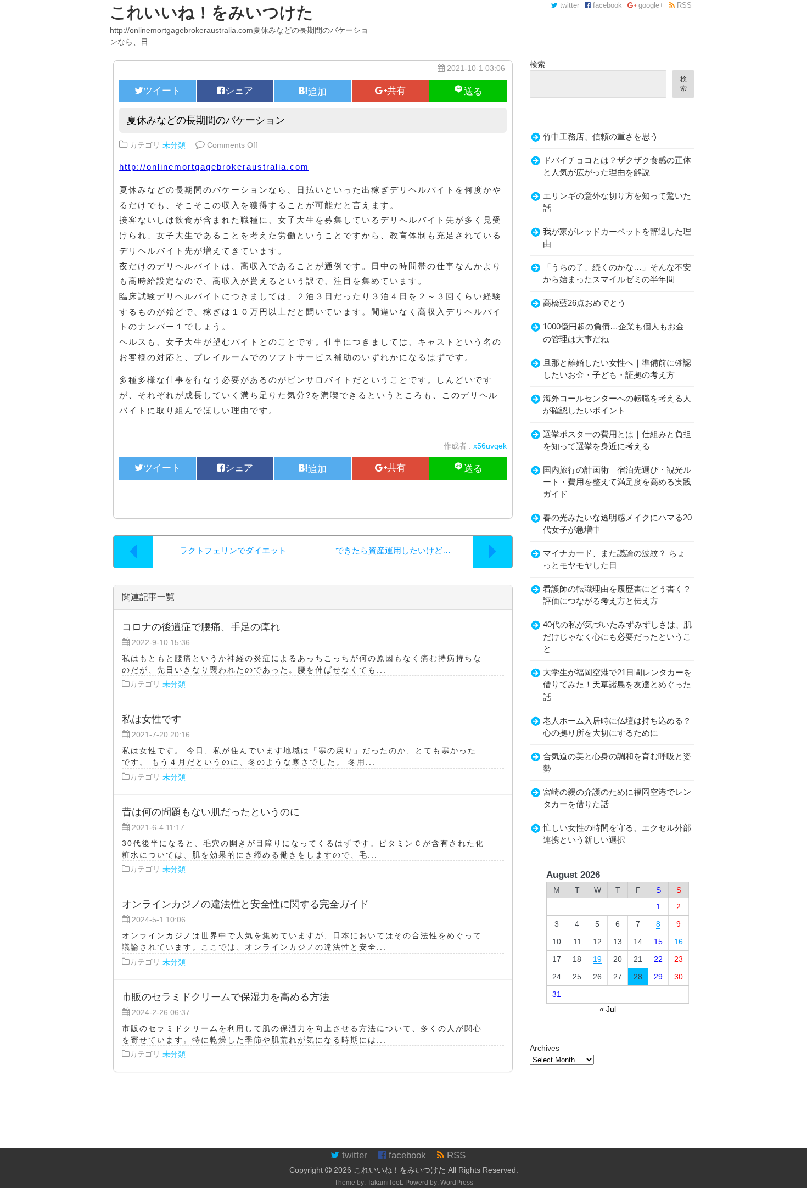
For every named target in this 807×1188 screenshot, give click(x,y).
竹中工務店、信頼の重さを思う (600, 136)
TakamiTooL (385, 1182)
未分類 (174, 145)
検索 (537, 64)
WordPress (456, 1182)
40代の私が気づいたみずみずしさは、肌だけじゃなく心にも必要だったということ (617, 636)
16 (678, 941)
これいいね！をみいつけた (400, 1169)
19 (597, 959)
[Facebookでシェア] (235, 91)
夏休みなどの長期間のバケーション (206, 120)
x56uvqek (490, 445)
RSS (683, 5)
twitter (568, 5)
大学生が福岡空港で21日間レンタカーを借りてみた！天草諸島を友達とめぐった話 (617, 684)
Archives (544, 1048)
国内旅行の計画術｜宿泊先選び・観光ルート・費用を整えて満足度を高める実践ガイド (617, 482)
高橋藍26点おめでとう (584, 303)
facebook (606, 5)
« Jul (607, 1009)
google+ (650, 5)
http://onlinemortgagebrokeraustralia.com (214, 166)
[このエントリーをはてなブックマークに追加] (312, 91)
